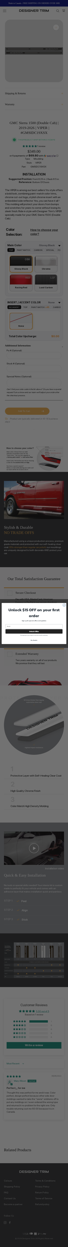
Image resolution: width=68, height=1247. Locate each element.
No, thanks (34, 640)
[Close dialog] (64, 605)
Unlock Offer (34, 631)
